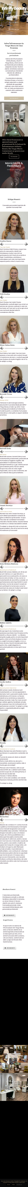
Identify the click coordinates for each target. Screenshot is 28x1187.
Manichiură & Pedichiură (8, 570)
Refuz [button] (13, 1184)
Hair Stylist (3, 300)
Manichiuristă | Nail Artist (8, 688)
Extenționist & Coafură (7, 749)
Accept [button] (8, 1184)
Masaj (2, 823)
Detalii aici (19, 1184)
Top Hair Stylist (5, 247)
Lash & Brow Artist (6, 512)
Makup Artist (4, 400)
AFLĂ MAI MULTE (14, 98)
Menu (24, 5)
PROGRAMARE (14, 156)
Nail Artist (3, 454)
